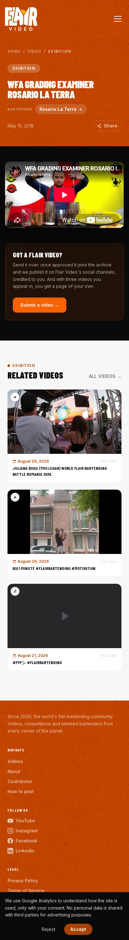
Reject (48, 929)
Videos (15, 761)
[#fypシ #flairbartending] (64, 627)
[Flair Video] (21, 19)
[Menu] (117, 18)
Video (34, 51)
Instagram (27, 830)
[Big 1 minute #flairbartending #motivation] (64, 533)
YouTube (25, 820)
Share (110, 125)
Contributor (20, 781)
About (14, 771)
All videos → (105, 376)
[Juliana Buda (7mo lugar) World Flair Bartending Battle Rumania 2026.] (64, 435)
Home (14, 51)
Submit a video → (39, 305)
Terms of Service (26, 890)
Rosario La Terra (57, 109)
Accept (78, 929)
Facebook (26, 840)
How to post (21, 791)
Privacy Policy (23, 880)
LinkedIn (25, 850)
